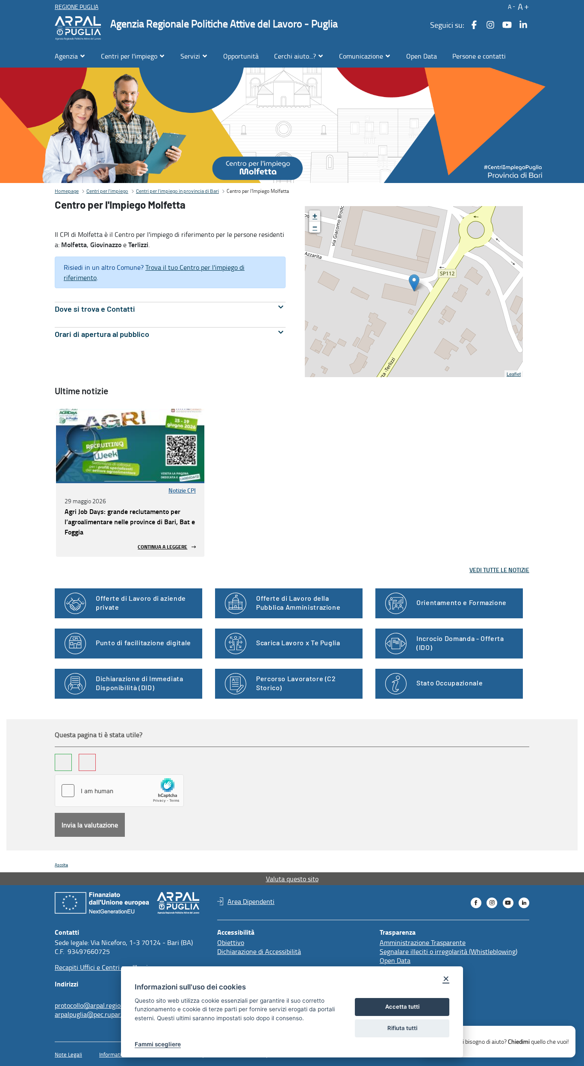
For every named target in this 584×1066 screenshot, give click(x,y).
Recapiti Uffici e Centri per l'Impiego (106, 967)
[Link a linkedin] (523, 24)
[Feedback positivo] (63, 762)
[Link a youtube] (507, 24)
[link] (130, 445)
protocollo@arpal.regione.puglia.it (103, 1005)
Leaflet (514, 373)
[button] (510, 6)
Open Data (395, 960)
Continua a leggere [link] (162, 547)
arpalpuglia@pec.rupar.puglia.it (100, 1014)
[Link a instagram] (490, 24)
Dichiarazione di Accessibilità (259, 951)
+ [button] (315, 215)
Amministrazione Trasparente (423, 942)
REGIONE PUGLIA (76, 7)
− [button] (315, 226)
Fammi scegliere (158, 1044)
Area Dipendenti (250, 901)
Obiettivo (230, 942)
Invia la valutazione (90, 825)
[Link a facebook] (474, 24)
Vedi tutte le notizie (499, 570)
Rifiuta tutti (402, 1028)
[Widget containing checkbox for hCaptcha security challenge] (119, 790)
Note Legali (68, 1054)
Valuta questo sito (292, 878)
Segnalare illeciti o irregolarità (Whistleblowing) (448, 951)
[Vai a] (79, 28)
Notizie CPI (182, 490)
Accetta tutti (402, 1006)
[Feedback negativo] (87, 762)
